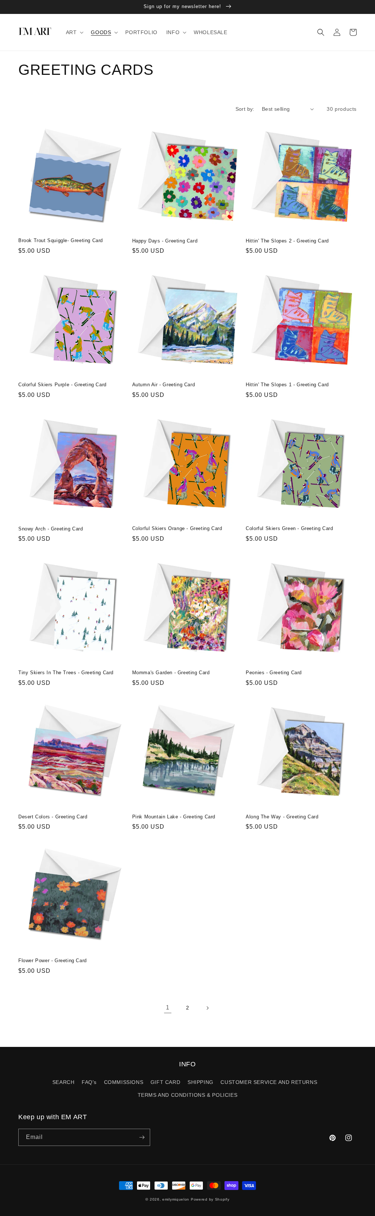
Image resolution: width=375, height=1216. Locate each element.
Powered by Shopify (210, 1199)
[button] (74, 32)
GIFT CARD (165, 1082)
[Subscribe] (142, 1137)
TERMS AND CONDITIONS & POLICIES (188, 1095)
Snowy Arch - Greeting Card (50, 529)
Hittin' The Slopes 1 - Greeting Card (287, 384)
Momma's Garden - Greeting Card (171, 672)
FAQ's (89, 1082)
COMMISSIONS (124, 1082)
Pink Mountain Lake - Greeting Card (173, 816)
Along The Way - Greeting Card (282, 816)
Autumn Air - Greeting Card (163, 384)
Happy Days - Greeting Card (165, 241)
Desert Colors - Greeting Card (52, 816)
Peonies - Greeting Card (274, 672)
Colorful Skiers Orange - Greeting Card (177, 528)
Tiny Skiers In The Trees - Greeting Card (66, 672)
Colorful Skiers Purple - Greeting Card (62, 384)
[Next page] (207, 1008)
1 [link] (168, 1007)
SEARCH (63, 1082)
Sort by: (245, 109)
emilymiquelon (175, 1199)
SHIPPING (201, 1082)
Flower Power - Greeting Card (52, 960)
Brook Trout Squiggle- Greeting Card (60, 240)
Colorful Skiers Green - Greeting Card (289, 528)
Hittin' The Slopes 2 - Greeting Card (287, 241)
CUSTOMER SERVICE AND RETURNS (268, 1082)
